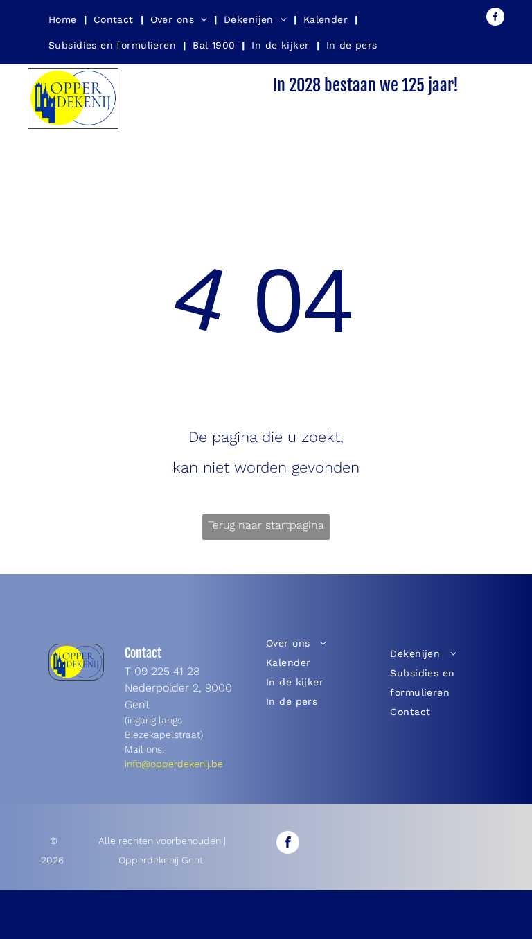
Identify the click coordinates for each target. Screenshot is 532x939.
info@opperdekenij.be (174, 763)
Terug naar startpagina (266, 525)
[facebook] (495, 18)
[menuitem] (64, 19)
